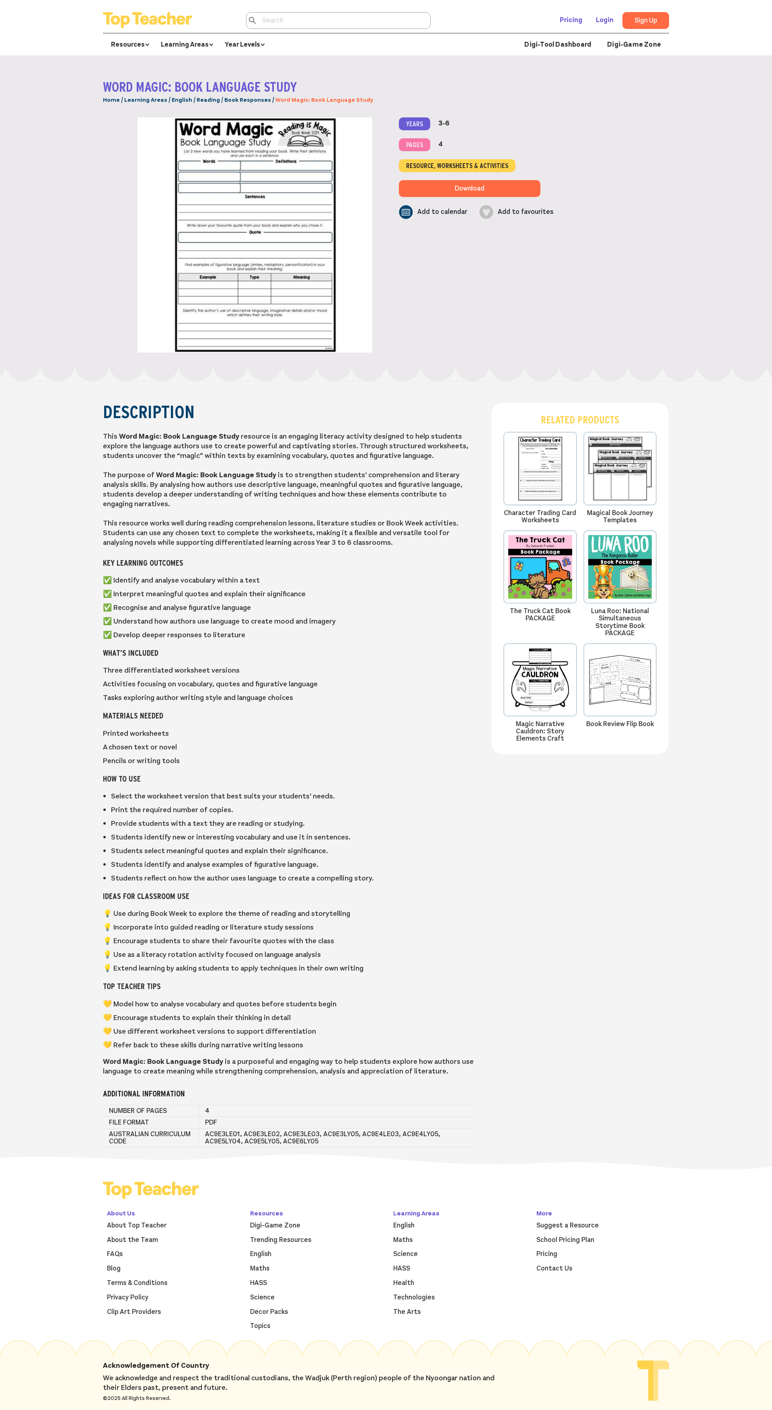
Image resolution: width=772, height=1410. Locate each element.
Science (262, 1297)
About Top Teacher (136, 1225)
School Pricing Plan (565, 1240)
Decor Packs (269, 1311)
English (182, 100)
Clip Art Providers (134, 1311)
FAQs (115, 1254)
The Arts (407, 1311)
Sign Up (645, 20)
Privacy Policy (127, 1297)
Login (605, 20)
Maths (259, 1268)
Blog (114, 1268)
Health (403, 1283)
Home (111, 100)
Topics (260, 1326)
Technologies (414, 1297)
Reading (208, 100)
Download (470, 188)
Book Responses (247, 100)
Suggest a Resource (567, 1225)
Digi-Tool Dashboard (557, 44)
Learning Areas (145, 100)
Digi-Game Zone (634, 44)
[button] (433, 212)
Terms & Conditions (137, 1283)
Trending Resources (280, 1240)
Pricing (571, 20)
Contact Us (554, 1268)
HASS (258, 1283)
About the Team (132, 1240)
